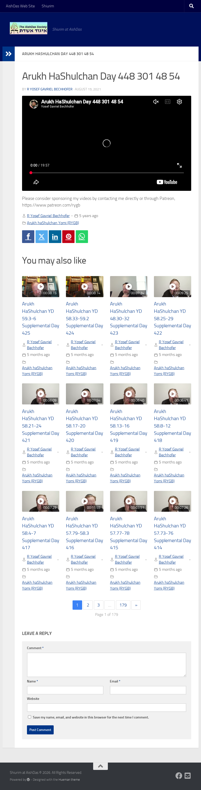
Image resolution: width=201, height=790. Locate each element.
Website (33, 699)
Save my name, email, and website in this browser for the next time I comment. (91, 717)
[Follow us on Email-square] (187, 775)
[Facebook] (28, 236)
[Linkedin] (55, 236)
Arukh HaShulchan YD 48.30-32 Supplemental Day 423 (128, 318)
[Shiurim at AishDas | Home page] (28, 28)
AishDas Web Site (20, 6)
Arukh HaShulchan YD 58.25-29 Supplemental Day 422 (172, 318)
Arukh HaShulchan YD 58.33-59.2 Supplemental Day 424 (84, 318)
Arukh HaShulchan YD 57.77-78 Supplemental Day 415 (128, 533)
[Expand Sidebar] (8, 54)
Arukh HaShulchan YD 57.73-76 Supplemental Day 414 (172, 533)
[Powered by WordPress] (28, 779)
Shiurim (48, 6)
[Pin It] (68, 236)
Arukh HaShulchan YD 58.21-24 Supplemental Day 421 (40, 426)
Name (32, 681)
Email (115, 681)
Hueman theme (69, 779)
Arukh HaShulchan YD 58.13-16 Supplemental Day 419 (128, 426)
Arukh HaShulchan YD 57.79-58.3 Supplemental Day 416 (84, 533)
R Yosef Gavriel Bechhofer (50, 89)
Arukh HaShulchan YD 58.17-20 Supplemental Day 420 (84, 426)
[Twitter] (42, 236)
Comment (35, 648)
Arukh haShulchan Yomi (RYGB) (53, 222)
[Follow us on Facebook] (179, 775)
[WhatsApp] (82, 236)
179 (123, 605)
